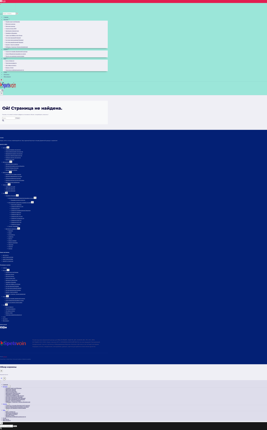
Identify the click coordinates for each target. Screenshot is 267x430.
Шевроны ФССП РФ (16, 222)
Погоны (10, 248)
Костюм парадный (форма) (13, 38)
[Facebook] (1, 2)
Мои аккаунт (7, 76)
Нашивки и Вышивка (11, 33)
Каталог (5, 270)
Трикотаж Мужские (10, 190)
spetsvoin (5, 356)
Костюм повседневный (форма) (14, 40)
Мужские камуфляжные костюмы (14, 176)
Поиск (15, 426)
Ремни (10, 232)
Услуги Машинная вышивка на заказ (16, 54)
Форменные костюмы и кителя (13, 174)
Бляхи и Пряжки (12, 240)
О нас (5, 72)
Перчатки (10, 244)
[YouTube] (6, 328)
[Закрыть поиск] (1, 423)
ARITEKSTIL (6, 255)
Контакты (6, 74)
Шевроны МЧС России (16, 216)
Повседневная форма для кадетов (14, 151)
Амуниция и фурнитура (12, 31)
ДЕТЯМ (5, 147)
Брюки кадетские (10, 159)
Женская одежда (10, 26)
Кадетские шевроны (16, 204)
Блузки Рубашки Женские (12, 168)
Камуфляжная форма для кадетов (14, 153)
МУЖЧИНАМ (6, 172)
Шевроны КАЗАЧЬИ (16, 212)
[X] (3, 2)
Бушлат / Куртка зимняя (12, 44)
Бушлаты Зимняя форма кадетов (14, 155)
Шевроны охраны (15, 224)
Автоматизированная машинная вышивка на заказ (21, 198)
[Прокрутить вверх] (1, 378)
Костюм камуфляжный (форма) (14, 42)
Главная (6, 17)
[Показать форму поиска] (1, 90)
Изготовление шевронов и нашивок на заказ (19, 202)
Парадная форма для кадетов (13, 149)
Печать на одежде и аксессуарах (15, 56)
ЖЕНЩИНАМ (6, 162)
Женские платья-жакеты (12, 164)
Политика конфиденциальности (15, 70)
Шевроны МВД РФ (16, 214)
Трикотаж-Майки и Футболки (14, 35)
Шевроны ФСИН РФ (16, 220)
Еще (4, 193)
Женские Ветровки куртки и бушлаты (15, 166)
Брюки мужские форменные (13, 182)
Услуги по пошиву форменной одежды (16, 51)
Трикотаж (5, 184)
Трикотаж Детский (10, 186)
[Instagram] (4, 2)
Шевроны (10, 236)
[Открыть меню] (1, 93)
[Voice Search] (17, 13)
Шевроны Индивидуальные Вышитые (21, 210)
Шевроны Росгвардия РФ (17, 218)
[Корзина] (1, 80)
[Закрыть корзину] (1, 371)
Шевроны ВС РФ (15, 208)
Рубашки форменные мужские (13, 178)
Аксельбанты (11, 234)
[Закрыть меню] (0, 382)
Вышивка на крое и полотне (18, 200)
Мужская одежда (10, 24)
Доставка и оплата (11, 65)
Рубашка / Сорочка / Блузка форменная (17, 47)
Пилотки (10, 246)
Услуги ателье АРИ (11, 28)
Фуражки (10, 230)
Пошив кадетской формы (13, 21)
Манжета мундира (13, 242)
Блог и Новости (10, 61)
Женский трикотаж (10, 188)
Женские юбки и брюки (11, 170)
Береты (10, 238)
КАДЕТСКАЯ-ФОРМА (8, 257)
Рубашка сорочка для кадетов (13, 157)
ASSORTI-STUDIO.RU (8, 261)
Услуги (4, 296)
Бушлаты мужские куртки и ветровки (15, 180)
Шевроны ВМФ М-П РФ (17, 206)
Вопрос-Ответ (10, 67)
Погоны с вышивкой (13, 226)
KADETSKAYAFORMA (8, 259)
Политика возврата (11, 63)
